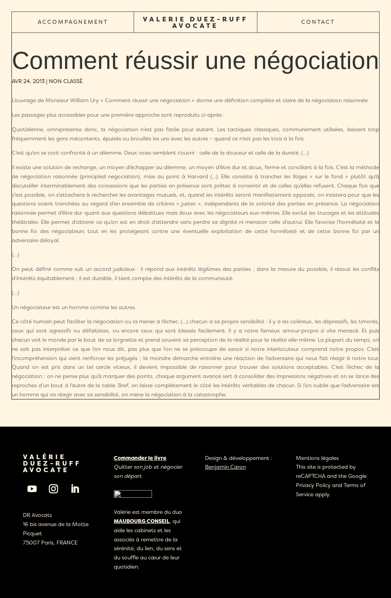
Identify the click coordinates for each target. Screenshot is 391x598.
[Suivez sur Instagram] (53, 489)
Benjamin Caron (225, 466)
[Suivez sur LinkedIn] (75, 489)
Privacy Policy (313, 485)
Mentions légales (317, 457)
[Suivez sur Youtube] (32, 489)
